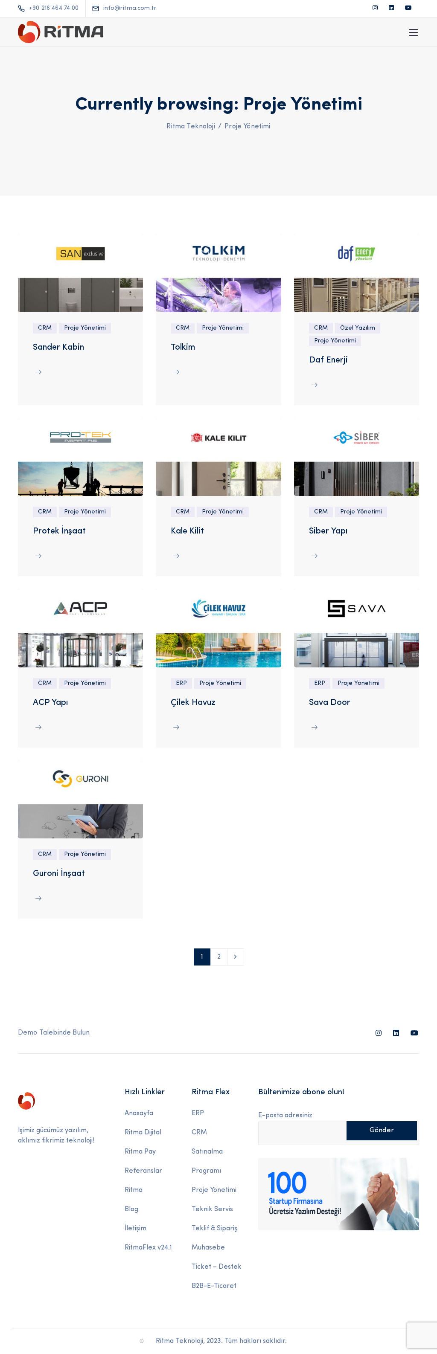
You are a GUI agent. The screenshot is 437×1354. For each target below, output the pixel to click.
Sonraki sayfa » (235, 956)
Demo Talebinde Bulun (54, 1032)
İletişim (135, 1228)
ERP (181, 683)
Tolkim (183, 347)
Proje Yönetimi (85, 328)
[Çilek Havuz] (218, 628)
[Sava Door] (356, 628)
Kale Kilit (187, 531)
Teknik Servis (212, 1209)
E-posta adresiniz (285, 1115)
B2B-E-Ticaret (214, 1286)
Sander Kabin (58, 347)
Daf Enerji (328, 360)
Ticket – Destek (217, 1267)
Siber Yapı (328, 531)
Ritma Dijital (143, 1132)
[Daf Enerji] (356, 273)
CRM (45, 328)
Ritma (134, 1190)
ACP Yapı (50, 703)
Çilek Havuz (193, 703)
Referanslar (143, 1171)
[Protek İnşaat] (80, 456)
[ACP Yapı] (80, 628)
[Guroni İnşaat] (80, 799)
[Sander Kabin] (80, 273)
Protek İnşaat (59, 531)
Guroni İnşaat (59, 874)
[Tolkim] (218, 273)
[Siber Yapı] (356, 456)
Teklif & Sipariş (214, 1228)
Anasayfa (139, 1113)
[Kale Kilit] (218, 456)
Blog (131, 1209)
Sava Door (329, 703)
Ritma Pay (140, 1151)
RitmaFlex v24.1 (148, 1247)
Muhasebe (208, 1247)
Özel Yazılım (357, 328)
